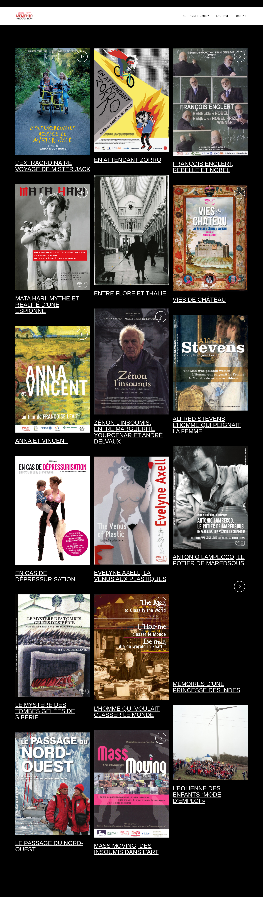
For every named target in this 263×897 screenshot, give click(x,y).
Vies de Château (199, 299)
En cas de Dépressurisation (45, 576)
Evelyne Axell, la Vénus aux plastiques (130, 575)
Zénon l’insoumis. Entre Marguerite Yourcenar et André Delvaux (128, 432)
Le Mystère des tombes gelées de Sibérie (45, 711)
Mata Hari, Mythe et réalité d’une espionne (47, 304)
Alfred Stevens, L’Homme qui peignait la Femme (207, 425)
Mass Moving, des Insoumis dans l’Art (126, 848)
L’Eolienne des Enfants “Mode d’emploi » (197, 794)
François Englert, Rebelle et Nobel (203, 166)
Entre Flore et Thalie (130, 293)
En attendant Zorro (127, 159)
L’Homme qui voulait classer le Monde (127, 711)
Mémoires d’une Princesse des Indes (206, 687)
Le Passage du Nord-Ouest (49, 846)
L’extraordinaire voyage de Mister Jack (52, 166)
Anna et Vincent (41, 440)
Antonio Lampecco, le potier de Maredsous (209, 560)
